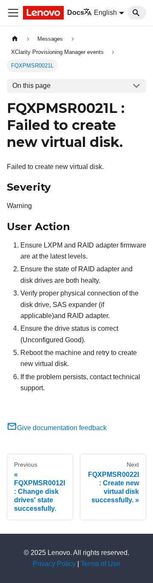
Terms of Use (100, 563)
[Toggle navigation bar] (13, 12)
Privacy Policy (54, 563)
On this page (31, 85)
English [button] (105, 12)
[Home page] (15, 38)
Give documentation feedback (62, 427)
